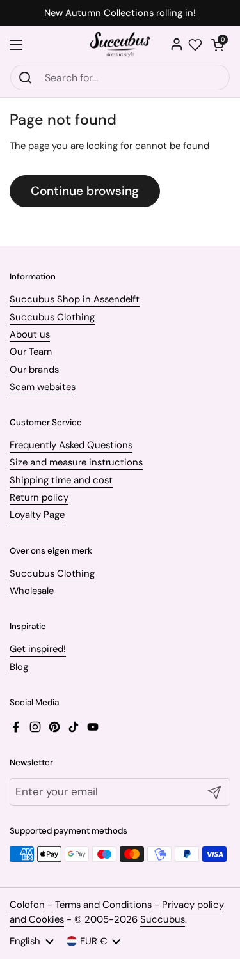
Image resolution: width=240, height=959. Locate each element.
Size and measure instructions (76, 462)
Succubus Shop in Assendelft (75, 299)
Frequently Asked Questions (71, 445)
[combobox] (120, 77)
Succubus (162, 919)
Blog (19, 666)
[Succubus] (120, 45)
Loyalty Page (37, 514)
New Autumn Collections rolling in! (120, 13)
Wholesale (32, 590)
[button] (217, 45)
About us (30, 334)
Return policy (39, 497)
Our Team (31, 351)
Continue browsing (85, 191)
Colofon (27, 904)
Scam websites (43, 386)
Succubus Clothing (52, 317)
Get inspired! (38, 649)
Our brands (34, 369)
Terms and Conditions (103, 904)
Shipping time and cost (61, 480)
